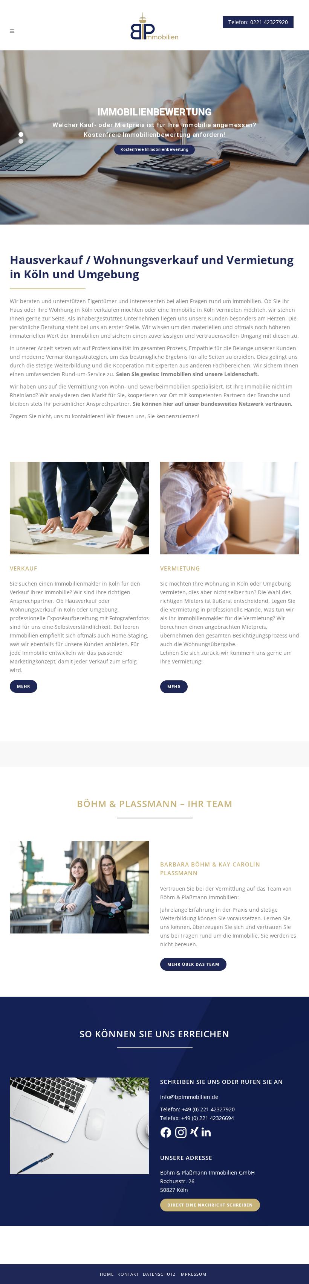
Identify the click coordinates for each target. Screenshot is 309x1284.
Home (107, 1274)
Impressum (193, 1274)
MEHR (23, 686)
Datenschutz (159, 1274)
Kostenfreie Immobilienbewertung (154, 149)
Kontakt (128, 1274)
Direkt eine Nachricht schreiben (210, 1205)
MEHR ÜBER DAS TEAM (193, 964)
